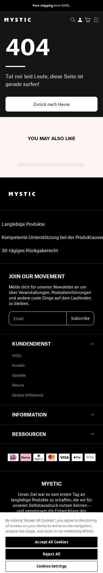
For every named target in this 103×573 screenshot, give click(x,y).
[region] (51, 542)
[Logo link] (15, 19)
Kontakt (18, 365)
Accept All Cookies (51, 541)
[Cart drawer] (87, 19)
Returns (18, 385)
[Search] (72, 19)
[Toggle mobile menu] (98, 19)
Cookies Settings (51, 566)
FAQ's (16, 355)
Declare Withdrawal (27, 395)
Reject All (51, 554)
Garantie (19, 375)
